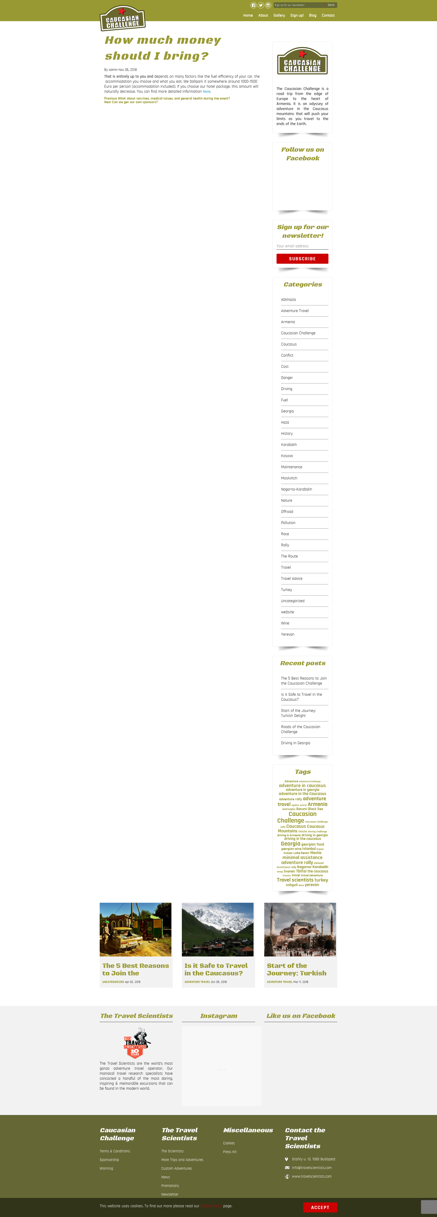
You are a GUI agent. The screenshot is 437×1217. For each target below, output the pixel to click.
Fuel (284, 400)
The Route (289, 556)
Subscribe (302, 258)
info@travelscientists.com (312, 1168)
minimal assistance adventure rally (302, 860)
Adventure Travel (295, 311)
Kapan (320, 849)
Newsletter (169, 1194)
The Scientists (172, 1151)
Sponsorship (109, 1160)
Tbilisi (301, 871)
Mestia (315, 853)
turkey (321, 879)
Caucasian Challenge (298, 333)
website (287, 612)
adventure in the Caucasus (302, 794)
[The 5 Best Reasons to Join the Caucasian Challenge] (135, 957)
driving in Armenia (289, 835)
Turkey (286, 590)
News (165, 1177)
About (263, 15)
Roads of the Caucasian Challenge (300, 729)
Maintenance (291, 467)
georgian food (312, 844)
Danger (287, 378)
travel (296, 875)
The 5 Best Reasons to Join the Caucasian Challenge (304, 680)
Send (331, 5)
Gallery (279, 15)
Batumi (301, 809)
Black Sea (315, 809)
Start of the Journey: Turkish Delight (298, 713)
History (287, 434)
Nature (286, 501)
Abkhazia (288, 300)
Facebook (253, 5)
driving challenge (317, 831)
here (206, 91)
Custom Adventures (176, 1168)
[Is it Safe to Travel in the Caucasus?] (218, 957)
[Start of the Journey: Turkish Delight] (300, 957)
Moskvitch (289, 478)
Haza (285, 422)
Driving (286, 389)
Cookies (229, 1143)
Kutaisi (288, 853)
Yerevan (287, 634)
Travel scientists (295, 880)
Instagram (268, 5)
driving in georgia (315, 835)
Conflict (287, 355)
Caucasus (289, 344)
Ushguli (292, 885)
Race (285, 534)
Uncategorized (293, 601)
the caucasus (317, 871)
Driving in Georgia (295, 743)
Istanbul (309, 849)
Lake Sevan (301, 853)
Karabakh (289, 445)
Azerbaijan (288, 809)
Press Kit (230, 1152)
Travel (286, 567)
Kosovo (287, 456)
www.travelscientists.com (312, 1176)
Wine (285, 623)
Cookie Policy (211, 1206)
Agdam (295, 805)
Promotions (170, 1186)
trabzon (286, 875)
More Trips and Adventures (182, 1160)
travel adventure (312, 875)
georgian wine (291, 849)
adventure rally (290, 799)
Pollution (288, 523)
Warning (106, 1168)
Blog (312, 15)
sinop (280, 871)
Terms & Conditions (115, 1151)
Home (248, 15)
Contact (328, 15)
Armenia (288, 322)
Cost (285, 367)
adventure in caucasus (302, 785)
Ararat (303, 805)
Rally (285, 545)
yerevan (312, 885)
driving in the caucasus (302, 839)
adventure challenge (309, 781)
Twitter (261, 5)
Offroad (287, 512)
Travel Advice (291, 579)
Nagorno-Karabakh (296, 489)
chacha (302, 831)
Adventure (291, 781)
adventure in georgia (302, 790)
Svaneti (289, 871)
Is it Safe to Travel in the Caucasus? (301, 697)
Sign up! (297, 15)
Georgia (287, 411)
